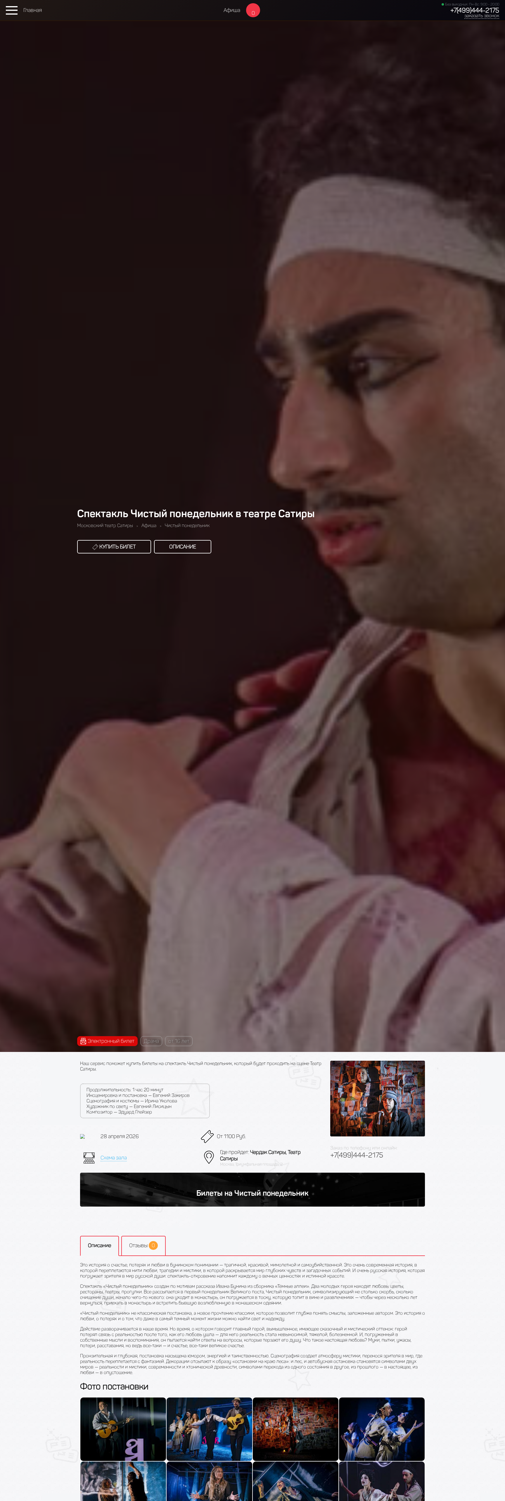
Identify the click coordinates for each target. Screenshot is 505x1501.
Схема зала (114, 1158)
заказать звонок (481, 15)
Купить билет (117, 547)
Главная (32, 10)
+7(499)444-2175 (474, 10)
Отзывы (142, 1245)
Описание (182, 547)
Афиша (232, 10)
